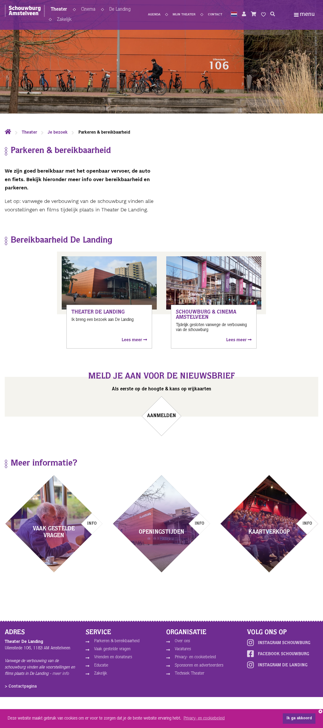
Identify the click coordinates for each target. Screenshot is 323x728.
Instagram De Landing (282, 665)
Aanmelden (161, 416)
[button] (234, 14)
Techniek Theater (189, 673)
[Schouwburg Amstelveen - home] (25, 12)
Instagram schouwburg (284, 643)
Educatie (101, 665)
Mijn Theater (184, 14)
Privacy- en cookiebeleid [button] (204, 718)
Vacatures (183, 649)
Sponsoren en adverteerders (199, 665)
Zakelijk (64, 19)
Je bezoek (58, 133)
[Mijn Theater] (244, 14)
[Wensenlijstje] (263, 14)
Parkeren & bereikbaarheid (117, 641)
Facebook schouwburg (283, 654)
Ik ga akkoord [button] (299, 718)
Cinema (88, 9)
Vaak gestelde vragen (112, 649)
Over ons (182, 641)
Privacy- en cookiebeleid (195, 657)
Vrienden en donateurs (113, 657)
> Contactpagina (21, 686)
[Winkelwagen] (253, 14)
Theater (59, 9)
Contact (215, 14)
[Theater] (8, 132)
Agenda (154, 14)
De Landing (120, 9)
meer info (60, 674)
